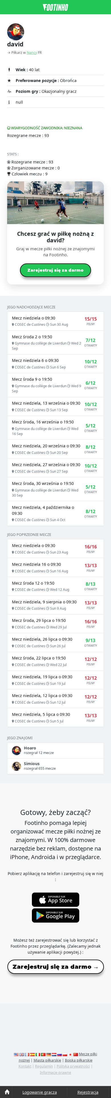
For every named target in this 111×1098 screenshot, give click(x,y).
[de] (48, 1054)
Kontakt (24, 1066)
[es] (32, 1054)
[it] (38, 1054)
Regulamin (44, 1066)
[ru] (59, 1054)
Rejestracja (87, 1092)
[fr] (27, 1054)
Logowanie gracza (39, 1092)
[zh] (75, 1054)
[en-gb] (21, 1054)
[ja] (70, 1054)
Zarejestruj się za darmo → (56, 966)
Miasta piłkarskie (47, 1060)
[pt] (43, 1054)
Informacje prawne (55, 1072)
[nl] (54, 1054)
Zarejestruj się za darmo (55, 270)
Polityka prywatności (73, 1066)
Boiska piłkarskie (78, 1060)
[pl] (65, 1054)
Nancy (32, 52)
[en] (16, 1054)
